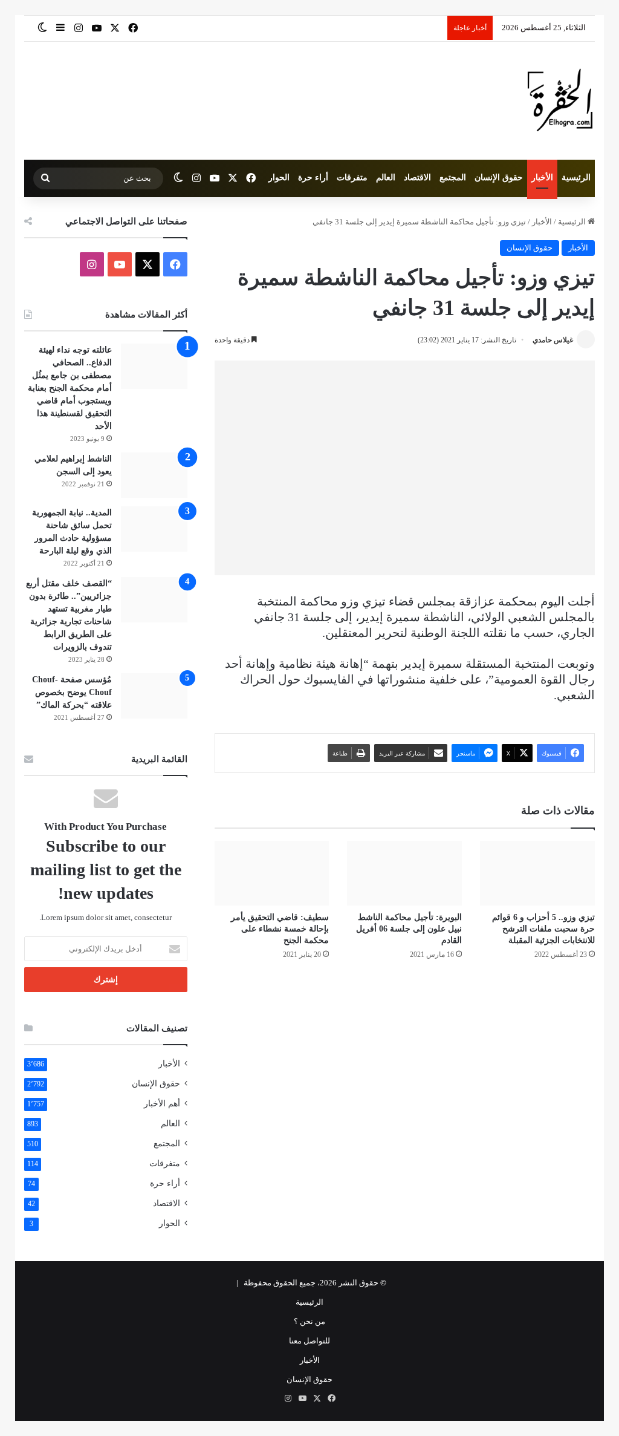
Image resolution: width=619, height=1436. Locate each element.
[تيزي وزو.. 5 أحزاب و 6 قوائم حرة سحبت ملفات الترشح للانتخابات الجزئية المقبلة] (537, 873)
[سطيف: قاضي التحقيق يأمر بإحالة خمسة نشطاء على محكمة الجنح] (272, 873)
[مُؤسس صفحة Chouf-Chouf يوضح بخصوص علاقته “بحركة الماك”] (154, 696)
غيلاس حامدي (553, 340)
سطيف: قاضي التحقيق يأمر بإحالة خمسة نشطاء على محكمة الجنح (280, 929)
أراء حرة (313, 177)
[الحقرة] (560, 100)
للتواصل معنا (309, 1340)
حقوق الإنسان (499, 177)
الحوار (279, 177)
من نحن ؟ (309, 1321)
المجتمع (452, 177)
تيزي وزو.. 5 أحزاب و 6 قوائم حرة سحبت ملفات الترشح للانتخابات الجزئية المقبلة (543, 929)
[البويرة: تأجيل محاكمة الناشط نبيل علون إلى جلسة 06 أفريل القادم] (404, 873)
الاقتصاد (417, 177)
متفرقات (352, 177)
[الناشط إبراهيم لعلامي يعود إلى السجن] (154, 475)
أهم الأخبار (162, 1103)
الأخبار (542, 177)
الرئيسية (576, 177)
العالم (385, 177)
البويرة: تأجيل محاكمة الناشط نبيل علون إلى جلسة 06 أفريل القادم (409, 929)
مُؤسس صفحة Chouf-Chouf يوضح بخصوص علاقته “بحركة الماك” (72, 692)
